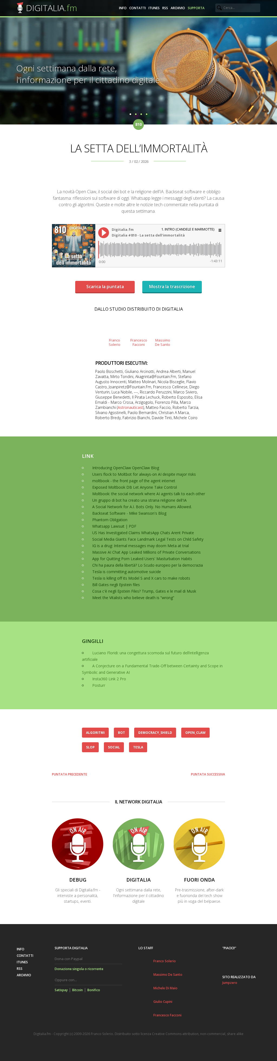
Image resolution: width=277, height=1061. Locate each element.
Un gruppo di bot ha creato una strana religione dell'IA (139, 500)
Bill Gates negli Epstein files (116, 584)
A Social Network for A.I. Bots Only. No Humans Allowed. (142, 506)
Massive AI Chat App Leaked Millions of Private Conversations (146, 552)
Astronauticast (130, 407)
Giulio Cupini (162, 1001)
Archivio (178, 8)
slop (90, 747)
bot (121, 732)
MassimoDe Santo (162, 342)
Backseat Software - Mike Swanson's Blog (129, 513)
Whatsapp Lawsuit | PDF (114, 526)
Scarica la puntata (105, 287)
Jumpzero (229, 982)
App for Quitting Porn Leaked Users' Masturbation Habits (142, 558)
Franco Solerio (164, 961)
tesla (138, 747)
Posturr (98, 685)
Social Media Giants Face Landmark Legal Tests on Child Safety (147, 539)
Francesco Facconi (167, 1015)
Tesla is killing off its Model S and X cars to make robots (141, 578)
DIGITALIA (51, 8)
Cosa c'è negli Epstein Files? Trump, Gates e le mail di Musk (144, 591)
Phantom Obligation (109, 519)
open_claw (195, 732)
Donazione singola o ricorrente (79, 969)
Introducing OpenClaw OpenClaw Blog (125, 467)
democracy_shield (155, 732)
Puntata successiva (208, 774)
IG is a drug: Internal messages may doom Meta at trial (140, 545)
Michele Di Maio (165, 988)
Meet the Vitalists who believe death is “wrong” (133, 597)
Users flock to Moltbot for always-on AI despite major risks (144, 474)
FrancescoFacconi (138, 342)
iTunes (154, 8)
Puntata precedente (69, 774)
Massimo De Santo (167, 974)
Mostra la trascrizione (172, 287)
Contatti (137, 8)
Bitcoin (77, 990)
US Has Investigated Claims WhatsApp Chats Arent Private (143, 532)
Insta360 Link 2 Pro (109, 678)
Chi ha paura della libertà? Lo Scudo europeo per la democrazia (147, 565)
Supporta (196, 8)
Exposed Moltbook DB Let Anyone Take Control (134, 487)
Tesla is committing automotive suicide (126, 571)
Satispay (61, 990)
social (114, 747)
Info (123, 8)
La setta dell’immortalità (138, 148)
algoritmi (95, 732)
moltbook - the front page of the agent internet (133, 480)
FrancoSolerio (114, 342)
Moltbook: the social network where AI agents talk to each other (148, 493)
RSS (165, 8)
